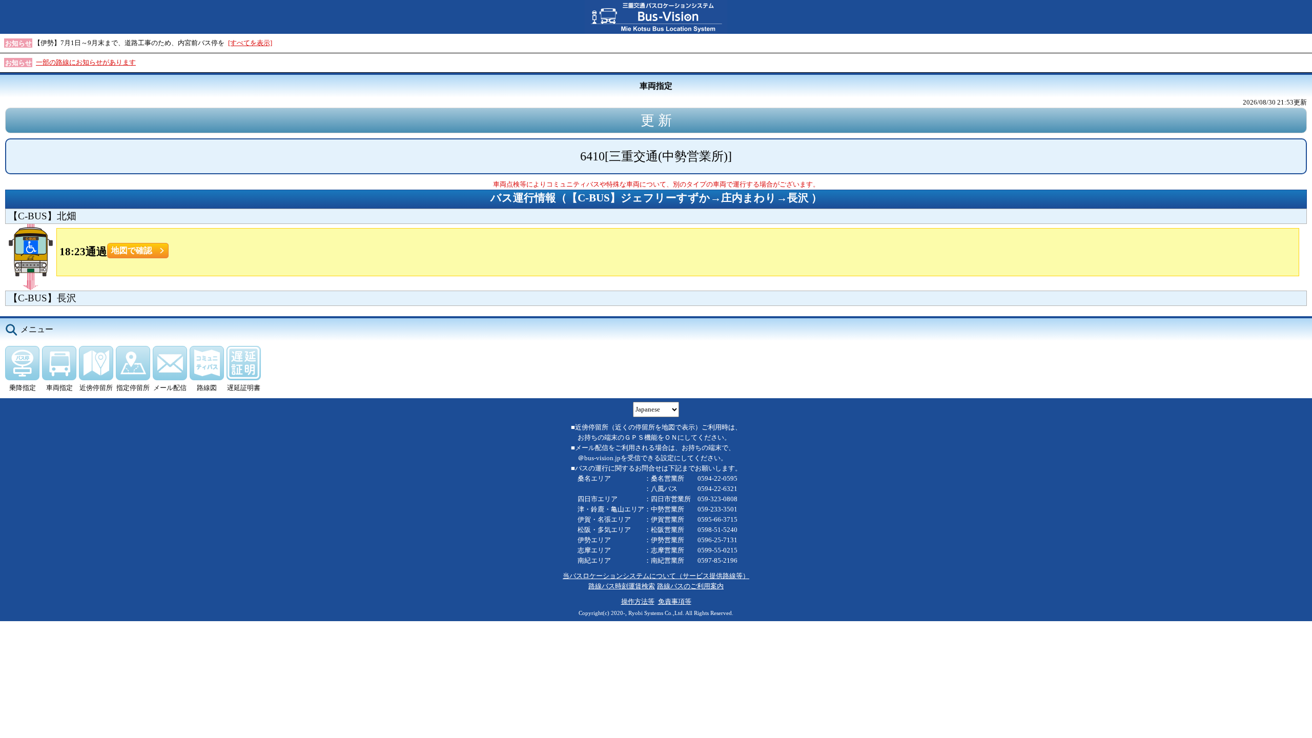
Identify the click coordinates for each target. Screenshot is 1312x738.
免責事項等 (674, 601)
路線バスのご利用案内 (690, 586)
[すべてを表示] (250, 43)
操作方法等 (637, 601)
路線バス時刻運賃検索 (621, 586)
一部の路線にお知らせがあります (86, 62)
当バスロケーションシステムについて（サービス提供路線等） (656, 576)
